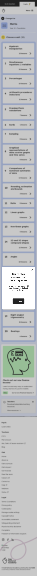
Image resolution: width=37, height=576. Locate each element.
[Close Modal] (32, 269)
